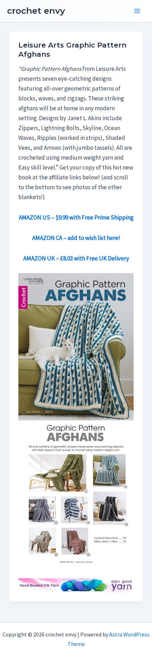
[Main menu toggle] (137, 11)
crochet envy (36, 11)
